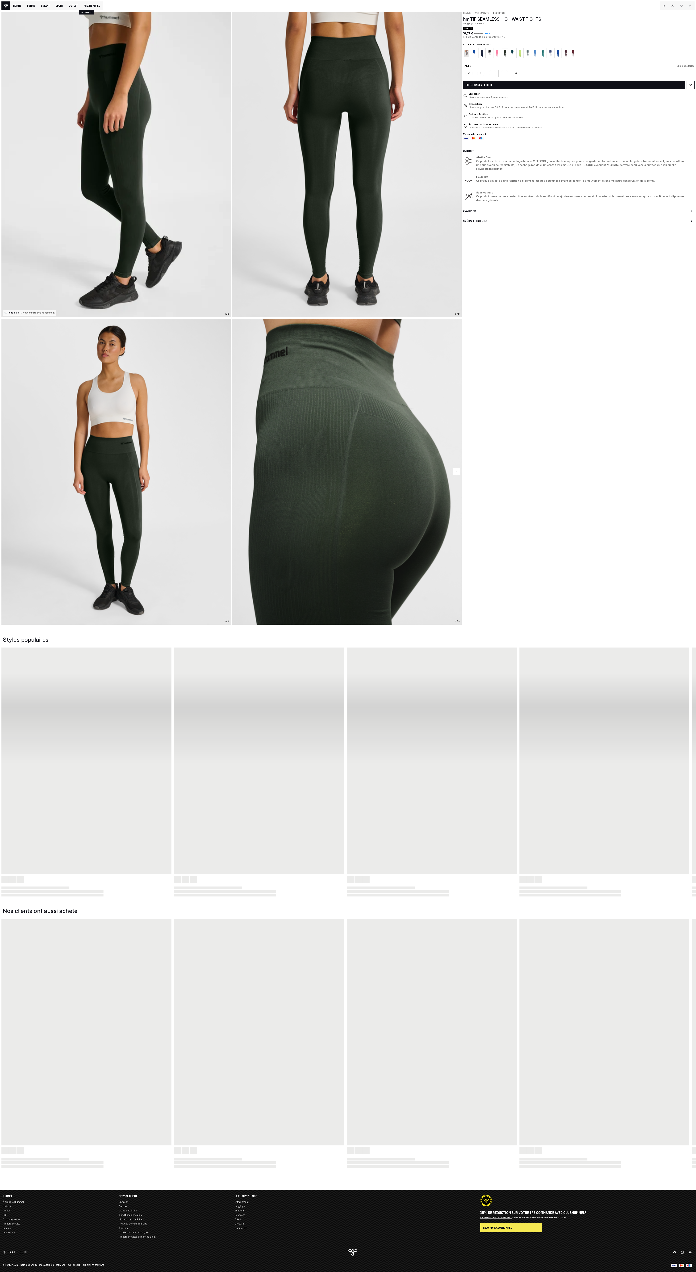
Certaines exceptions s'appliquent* (496, 1217)
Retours (123, 1206)
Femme (467, 13)
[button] (664, 5)
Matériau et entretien (475, 221)
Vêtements (482, 13)
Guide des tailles (686, 66)
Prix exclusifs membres (483, 124)
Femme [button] (31, 5)
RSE (5, 1215)
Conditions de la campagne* (134, 1232)
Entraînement (241, 1202)
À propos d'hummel (13, 1202)
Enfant (238, 1219)
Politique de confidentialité (133, 1223)
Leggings (499, 13)
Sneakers (240, 1210)
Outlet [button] (73, 5)
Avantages (468, 151)
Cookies (123, 1228)
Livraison (474, 93)
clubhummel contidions (131, 1219)
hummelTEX (241, 1228)
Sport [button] (59, 5)
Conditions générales (130, 1215)
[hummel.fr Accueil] (5, 5)
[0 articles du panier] (690, 5)
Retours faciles (478, 114)
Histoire (7, 1206)
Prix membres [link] (92, 5)
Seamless (240, 1215)
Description (470, 210)
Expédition (475, 104)
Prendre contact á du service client (137, 1236)
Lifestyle (239, 1223)
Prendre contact (11, 1223)
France (11, 1252)
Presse (7, 1210)
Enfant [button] (45, 5)
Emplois (7, 1228)
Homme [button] (17, 5)
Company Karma (11, 1219)
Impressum (9, 1232)
